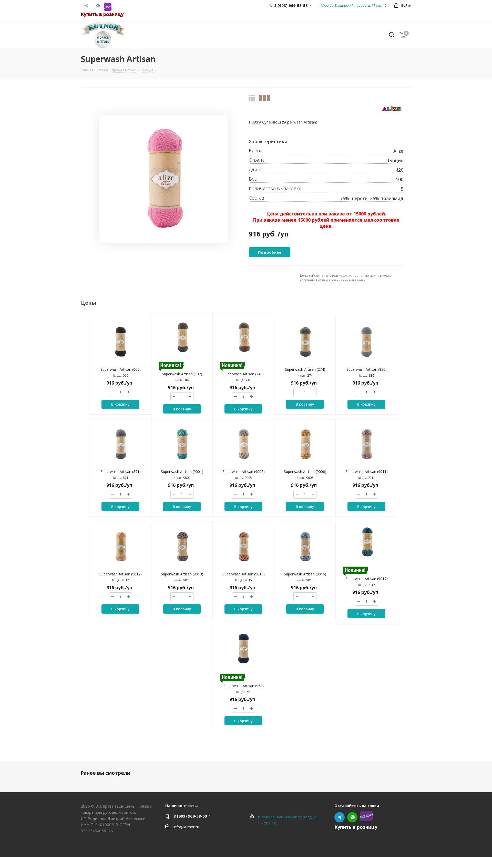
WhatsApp (98, 5)
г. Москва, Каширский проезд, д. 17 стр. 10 (352, 5)
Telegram (86, 5)
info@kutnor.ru (186, 826)
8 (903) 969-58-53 (190, 816)
